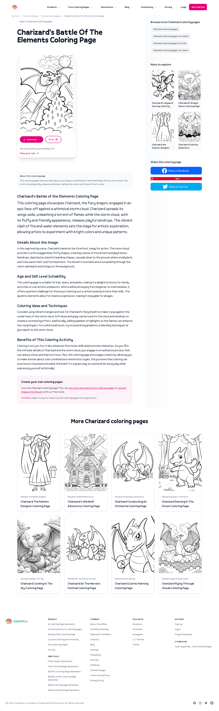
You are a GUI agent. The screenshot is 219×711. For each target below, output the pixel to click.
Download (32, 139)
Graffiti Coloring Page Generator (64, 671)
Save (178, 178)
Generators (107, 7)
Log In (178, 629)
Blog (127, 7)
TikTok (136, 644)
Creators (94, 639)
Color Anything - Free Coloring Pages (193, 646)
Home (17, 16)
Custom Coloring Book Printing (63, 639)
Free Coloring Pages (78, 7)
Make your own (27, 153)
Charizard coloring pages (51, 16)
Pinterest (138, 629)
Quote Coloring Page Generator (64, 690)
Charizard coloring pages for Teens (170, 50)
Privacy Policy (97, 680)
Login (183, 7)
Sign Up (178, 624)
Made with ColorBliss (100, 634)
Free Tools (53, 656)
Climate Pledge (97, 670)
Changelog (95, 654)
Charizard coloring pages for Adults (171, 36)
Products (52, 7)
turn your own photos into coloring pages (91, 388)
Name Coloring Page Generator (63, 684)
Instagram (138, 634)
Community (147, 7)
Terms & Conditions (100, 675)
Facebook (137, 624)
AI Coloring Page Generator (61, 624)
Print (51, 139)
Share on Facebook (178, 170)
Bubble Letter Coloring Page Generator (62, 678)
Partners (94, 659)
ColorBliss (26, 397)
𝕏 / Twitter (138, 639)
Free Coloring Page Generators (63, 666)
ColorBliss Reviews (99, 629)
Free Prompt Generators (60, 661)
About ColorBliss (98, 624)
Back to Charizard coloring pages (36, 21)
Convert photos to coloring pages (65, 629)
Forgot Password (183, 634)
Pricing (168, 7)
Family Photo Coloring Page (61, 634)
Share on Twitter (178, 186)
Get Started (198, 7)
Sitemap (94, 649)
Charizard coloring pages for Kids (169, 43)
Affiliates (95, 665)
